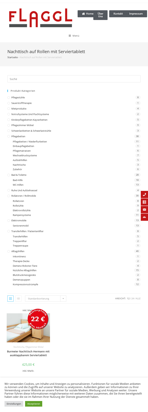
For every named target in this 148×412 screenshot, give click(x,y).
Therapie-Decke (21, 261)
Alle (138, 298)
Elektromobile (18, 220)
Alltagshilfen (17, 251)
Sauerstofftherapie (21, 103)
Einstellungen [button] (14, 403)
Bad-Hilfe (18, 180)
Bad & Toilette (18, 174)
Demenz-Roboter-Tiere (25, 265)
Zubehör (17, 169)
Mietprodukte (18, 108)
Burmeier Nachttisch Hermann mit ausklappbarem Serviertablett (28, 353)
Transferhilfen (20, 236)
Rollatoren (18, 201)
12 (128, 298)
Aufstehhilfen (20, 160)
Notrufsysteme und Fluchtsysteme (30, 114)
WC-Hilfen (18, 184)
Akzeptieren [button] (33, 403)
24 (132, 298)
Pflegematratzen (22, 150)
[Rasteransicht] (10, 298)
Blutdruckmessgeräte (24, 275)
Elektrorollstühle (22, 210)
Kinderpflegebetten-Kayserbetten (29, 119)
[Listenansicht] (18, 298)
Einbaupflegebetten (23, 146)
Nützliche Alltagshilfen (24, 270)
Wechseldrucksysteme (25, 155)
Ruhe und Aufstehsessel (24, 190)
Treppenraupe (20, 245)
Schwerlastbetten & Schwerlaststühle (31, 130)
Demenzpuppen (21, 279)
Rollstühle (18, 205)
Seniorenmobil (21, 225)
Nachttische (19, 164)
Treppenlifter (20, 241)
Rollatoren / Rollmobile (23, 195)
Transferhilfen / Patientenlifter (27, 231)
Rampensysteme (22, 215)
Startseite (12, 57)
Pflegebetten (18, 136)
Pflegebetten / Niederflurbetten (30, 141)
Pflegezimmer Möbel (22, 125)
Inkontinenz (19, 256)
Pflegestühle (18, 97)
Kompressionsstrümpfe (25, 284)
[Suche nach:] (74, 78)
